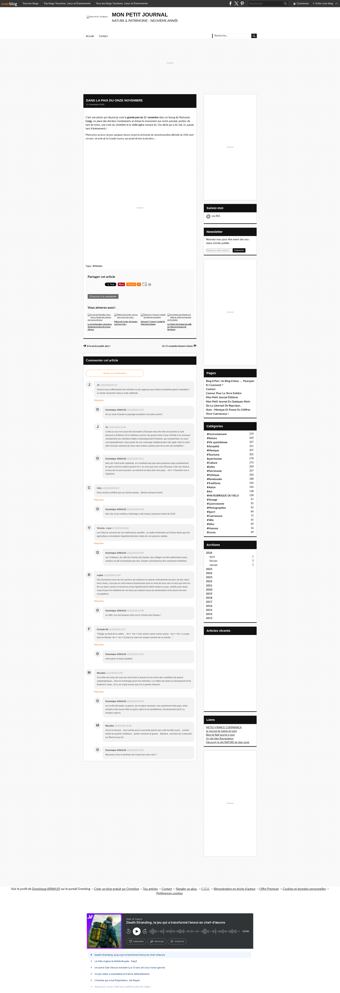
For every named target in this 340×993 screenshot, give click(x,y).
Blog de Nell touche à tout (220, 735)
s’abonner (138, 941)
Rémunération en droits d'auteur (235, 888)
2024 (209, 573)
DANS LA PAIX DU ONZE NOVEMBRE (114, 100)
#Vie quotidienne (217, 442)
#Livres (211, 532)
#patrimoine (214, 459)
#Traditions (213, 483)
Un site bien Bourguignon (220, 738)
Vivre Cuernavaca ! (217, 414)
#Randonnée (214, 479)
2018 (209, 598)
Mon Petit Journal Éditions (222, 397)
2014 (209, 614)
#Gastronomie (215, 504)
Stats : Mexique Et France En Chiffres (228, 409)
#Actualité (213, 446)
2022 (209, 581)
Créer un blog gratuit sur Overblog (116, 888)
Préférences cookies (169, 893)
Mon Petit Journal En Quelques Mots (228, 401)
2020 (209, 589)
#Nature (212, 438)
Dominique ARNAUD (46, 888)
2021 (209, 585)
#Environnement (217, 434)
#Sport (211, 512)
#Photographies (216, 508)
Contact (103, 36)
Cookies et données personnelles (304, 888)
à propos (179, 941)
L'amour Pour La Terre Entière (224, 393)
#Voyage (212, 499)
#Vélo (210, 520)
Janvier (213, 565)
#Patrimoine (214, 471)
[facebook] (230, 3)
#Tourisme (213, 454)
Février (213, 561)
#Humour (212, 528)
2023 (209, 577)
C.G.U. (205, 888)
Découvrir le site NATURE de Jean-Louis (227, 742)
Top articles (150, 888)
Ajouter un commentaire (114, 373)
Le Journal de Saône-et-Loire (221, 731)
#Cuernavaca (214, 516)
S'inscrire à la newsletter (103, 296)
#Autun (211, 487)
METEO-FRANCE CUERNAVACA (224, 727)
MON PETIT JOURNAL (140, 15)
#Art (209, 491)
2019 (209, 593)
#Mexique (213, 450)
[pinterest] (242, 3)
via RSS (216, 216)
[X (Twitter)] (236, 3)
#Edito (211, 467)
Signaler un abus (186, 888)
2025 (209, 569)
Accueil (90, 36)
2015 (209, 610)
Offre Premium (269, 888)
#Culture (212, 463)
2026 (209, 553)
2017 (209, 602)
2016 (209, 606)
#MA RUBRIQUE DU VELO (223, 495)
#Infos (210, 524)
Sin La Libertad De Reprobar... (224, 405)
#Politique (213, 475)
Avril (212, 557)
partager (159, 941)
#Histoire (97, 266)
